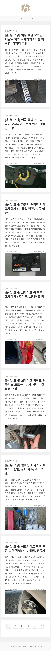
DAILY (7, 31)
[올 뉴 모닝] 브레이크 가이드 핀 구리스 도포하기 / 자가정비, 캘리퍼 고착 (25, 384)
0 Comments (12, 79)
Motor (14, 31)
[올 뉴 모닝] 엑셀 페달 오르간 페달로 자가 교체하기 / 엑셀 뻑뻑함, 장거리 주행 (24, 39)
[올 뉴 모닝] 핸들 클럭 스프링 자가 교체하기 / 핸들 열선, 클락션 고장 (25, 124)
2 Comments (12, 589)
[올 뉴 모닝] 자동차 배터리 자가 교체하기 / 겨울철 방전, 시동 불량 (25, 208)
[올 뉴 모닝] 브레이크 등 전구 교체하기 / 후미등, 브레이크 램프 (24, 296)
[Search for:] (32, 18)
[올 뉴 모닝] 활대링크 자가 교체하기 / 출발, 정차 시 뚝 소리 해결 (25, 469)
